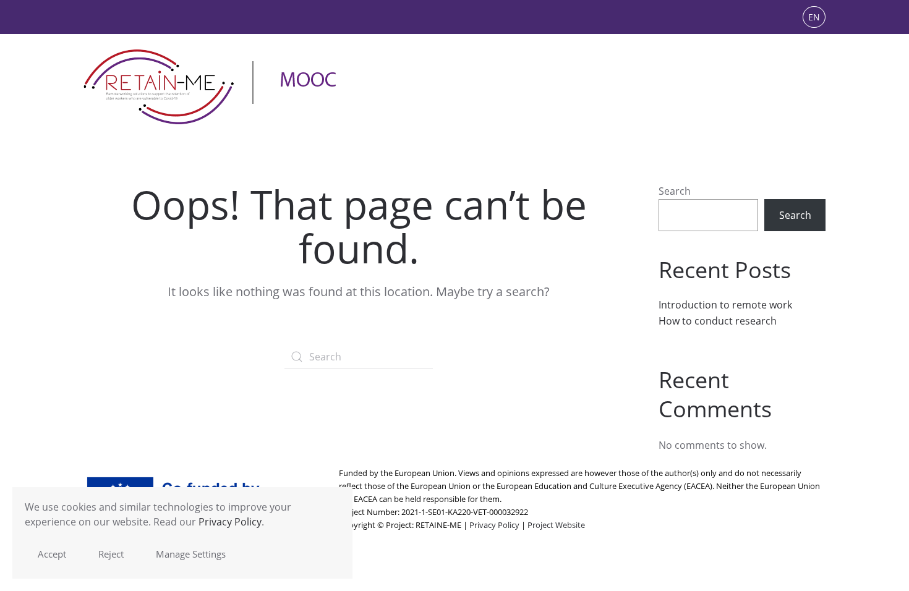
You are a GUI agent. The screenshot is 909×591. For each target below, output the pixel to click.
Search (675, 191)
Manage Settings (191, 554)
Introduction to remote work (725, 305)
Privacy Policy (494, 524)
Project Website (556, 524)
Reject (111, 554)
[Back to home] (210, 86)
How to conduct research (718, 321)
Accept (52, 554)
